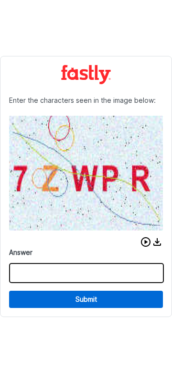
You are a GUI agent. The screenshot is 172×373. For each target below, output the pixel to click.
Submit (86, 299)
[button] (145, 242)
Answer (20, 252)
